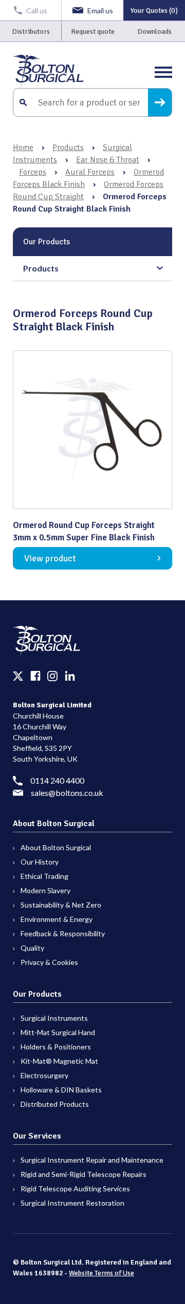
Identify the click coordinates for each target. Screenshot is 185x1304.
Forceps (32, 172)
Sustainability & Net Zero (61, 904)
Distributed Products (55, 1104)
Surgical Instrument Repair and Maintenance (92, 1159)
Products (68, 147)
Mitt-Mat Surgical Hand (58, 1032)
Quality (32, 947)
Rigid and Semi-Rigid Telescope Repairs (83, 1174)
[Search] (160, 102)
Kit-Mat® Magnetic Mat (59, 1061)
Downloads (154, 31)
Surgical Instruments (54, 1018)
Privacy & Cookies (49, 962)
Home (23, 147)
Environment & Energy (56, 919)
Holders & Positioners (56, 1046)
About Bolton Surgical (56, 847)
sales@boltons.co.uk (67, 792)
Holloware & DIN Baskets (61, 1089)
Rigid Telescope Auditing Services (75, 1188)
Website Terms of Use (101, 1273)
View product (50, 558)
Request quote (93, 31)
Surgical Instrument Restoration (72, 1202)
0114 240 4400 (57, 780)
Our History (40, 861)
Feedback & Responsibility (63, 933)
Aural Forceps (90, 172)
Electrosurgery (44, 1075)
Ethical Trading (44, 876)
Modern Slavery (45, 890)
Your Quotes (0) (154, 10)
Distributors (31, 31)
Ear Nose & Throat (107, 160)
